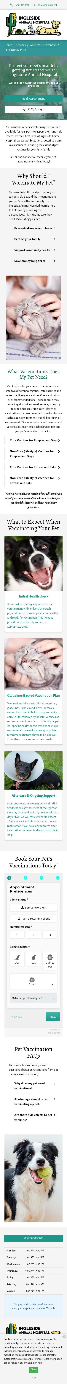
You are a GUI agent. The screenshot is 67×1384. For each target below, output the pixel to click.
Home (8, 45)
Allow (33, 1369)
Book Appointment (33, 98)
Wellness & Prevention (43, 45)
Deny (33, 1377)
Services (21, 45)
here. (40, 1363)
